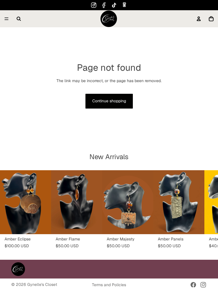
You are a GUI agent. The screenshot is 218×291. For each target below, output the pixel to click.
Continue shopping (109, 100)
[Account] (198, 19)
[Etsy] (124, 5)
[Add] (42, 225)
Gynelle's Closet (42, 284)
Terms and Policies (109, 284)
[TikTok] (114, 5)
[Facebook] (104, 5)
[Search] (18, 19)
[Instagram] (94, 5)
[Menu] (6, 18)
